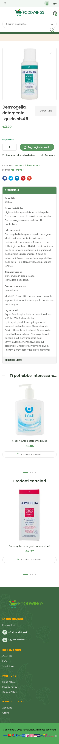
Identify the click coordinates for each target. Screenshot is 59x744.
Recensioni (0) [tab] (13, 360)
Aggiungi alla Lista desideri (21, 155)
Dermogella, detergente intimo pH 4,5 (29, 546)
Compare (50, 155)
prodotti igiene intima (27, 165)
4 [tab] (35, 472)
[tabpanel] (29, 420)
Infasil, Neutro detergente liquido (29, 440)
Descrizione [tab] (12, 190)
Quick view (29, 413)
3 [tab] (33, 472)
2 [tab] (30, 472)
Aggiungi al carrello (39, 147)
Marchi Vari (46, 110)
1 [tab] (25, 472)
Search (52, 24)
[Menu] (3, 13)
